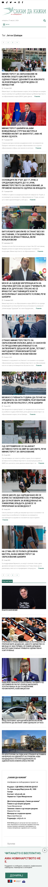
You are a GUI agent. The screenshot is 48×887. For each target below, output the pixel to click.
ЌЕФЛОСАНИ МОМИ (9, 610)
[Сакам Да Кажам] (24, 17)
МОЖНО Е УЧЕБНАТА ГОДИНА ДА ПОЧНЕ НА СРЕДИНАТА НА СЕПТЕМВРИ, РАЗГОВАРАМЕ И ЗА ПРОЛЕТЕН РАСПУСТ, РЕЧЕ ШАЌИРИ (24, 400)
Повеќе (37, 96)
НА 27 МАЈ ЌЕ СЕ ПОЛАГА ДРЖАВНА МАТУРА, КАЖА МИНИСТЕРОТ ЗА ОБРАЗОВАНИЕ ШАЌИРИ (20, 554)
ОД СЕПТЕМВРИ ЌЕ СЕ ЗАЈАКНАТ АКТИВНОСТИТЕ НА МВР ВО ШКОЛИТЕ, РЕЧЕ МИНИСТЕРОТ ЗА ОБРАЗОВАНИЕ (24, 449)
